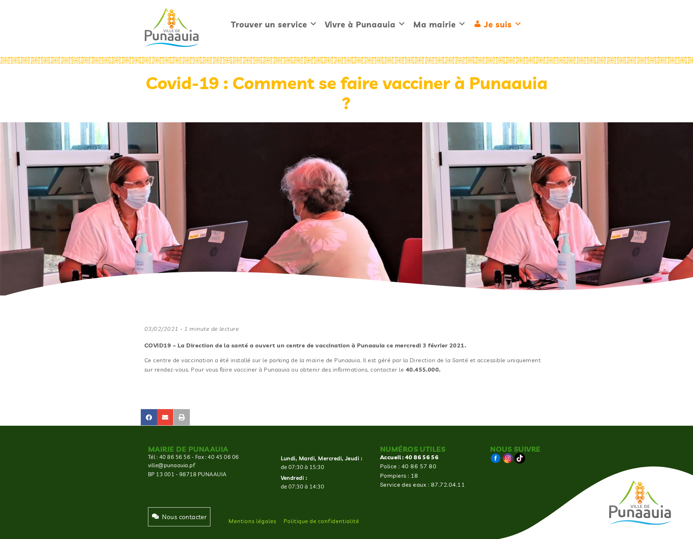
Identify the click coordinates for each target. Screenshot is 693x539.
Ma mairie (434, 24)
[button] (149, 417)
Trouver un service (269, 24)
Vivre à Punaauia (360, 24)
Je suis (498, 24)
